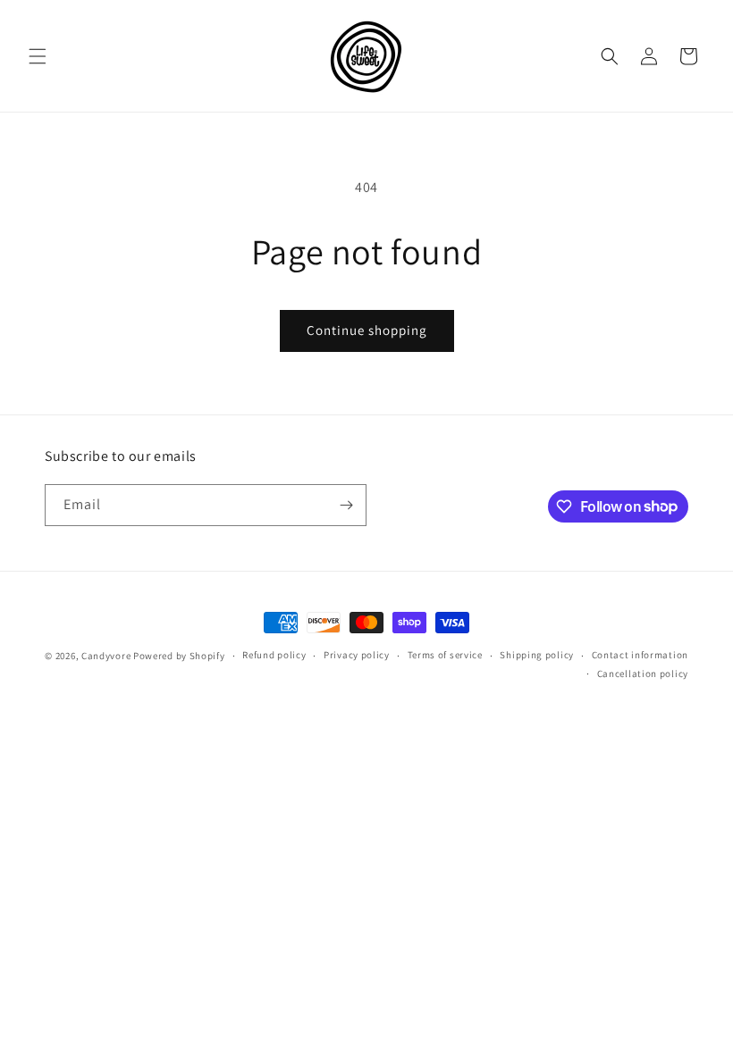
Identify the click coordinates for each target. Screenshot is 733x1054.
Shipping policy (537, 654)
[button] (37, 56)
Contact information (640, 654)
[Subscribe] (346, 505)
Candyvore (107, 655)
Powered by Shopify (179, 655)
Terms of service (445, 654)
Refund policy (274, 654)
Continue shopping (367, 330)
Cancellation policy (642, 673)
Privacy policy (357, 654)
